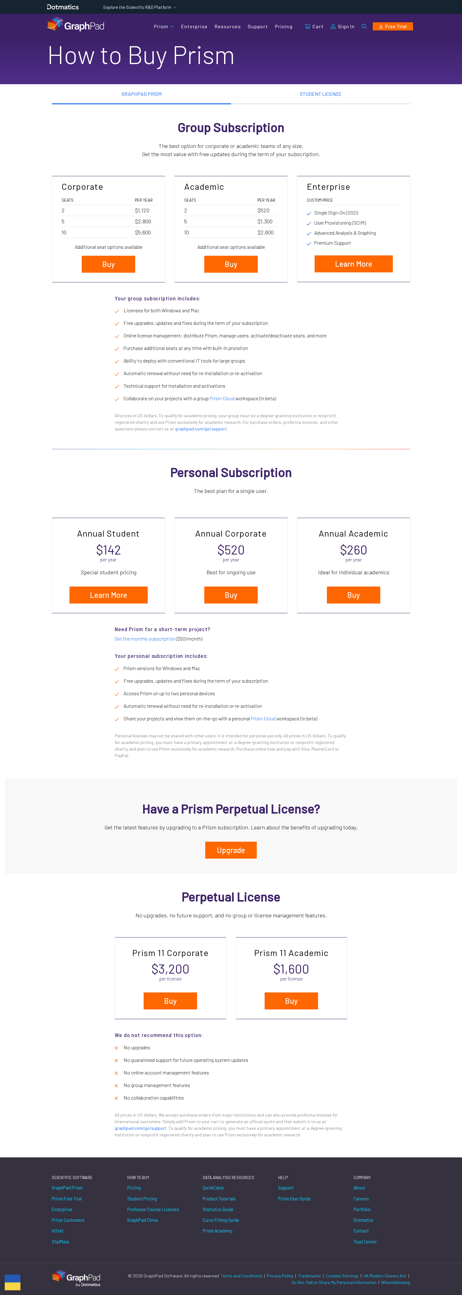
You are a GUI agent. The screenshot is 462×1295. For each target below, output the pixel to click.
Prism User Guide (294, 1198)
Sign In (346, 26)
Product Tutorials (219, 1198)
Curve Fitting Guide (221, 1220)
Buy (108, 264)
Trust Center (365, 1241)
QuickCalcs (213, 1187)
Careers (361, 1198)
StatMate (60, 1241)
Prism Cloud (222, 398)
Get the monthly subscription (145, 639)
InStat (57, 1230)
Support (258, 26)
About (359, 1187)
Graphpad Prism (142, 94)
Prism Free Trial (67, 1198)
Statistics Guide (218, 1209)
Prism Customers (68, 1220)
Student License (321, 94)
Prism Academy (218, 1230)
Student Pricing (142, 1198)
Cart (317, 26)
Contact (361, 1230)
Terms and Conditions (242, 1275)
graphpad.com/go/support (201, 428)
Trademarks (310, 1275)
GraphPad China (142, 1220)
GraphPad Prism (67, 1187)
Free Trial (396, 26)
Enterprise (194, 26)
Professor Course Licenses (153, 1209)
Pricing (284, 26)
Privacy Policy (280, 1275)
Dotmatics (363, 1220)
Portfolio (362, 1209)
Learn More (353, 263)
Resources (228, 26)
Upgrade (231, 850)
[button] (364, 26)
